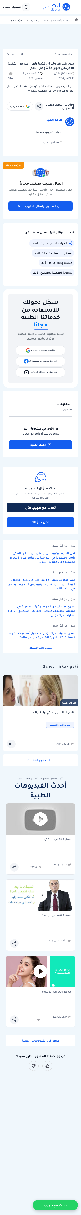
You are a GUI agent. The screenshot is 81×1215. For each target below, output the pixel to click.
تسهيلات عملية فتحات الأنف (53, 253)
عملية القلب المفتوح (57, 840)
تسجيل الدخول (12, 7)
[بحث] (26, 7)
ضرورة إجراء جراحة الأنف (56, 263)
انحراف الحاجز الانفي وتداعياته (53, 712)
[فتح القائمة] (74, 7)
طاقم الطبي (54, 119)
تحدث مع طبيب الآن (40, 507)
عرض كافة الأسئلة (40, 648)
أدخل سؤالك (41, 522)
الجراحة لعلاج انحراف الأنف (49, 243)
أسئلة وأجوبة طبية (59, 20)
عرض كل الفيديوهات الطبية (40, 1040)
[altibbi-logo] (56, 7)
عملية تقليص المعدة (56, 916)
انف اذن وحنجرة (38, 20)
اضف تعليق (37, 445)
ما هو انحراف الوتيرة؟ (56, 992)
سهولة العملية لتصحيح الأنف (52, 272)
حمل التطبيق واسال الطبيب (44, 206)
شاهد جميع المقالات (40, 760)
